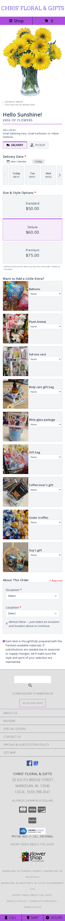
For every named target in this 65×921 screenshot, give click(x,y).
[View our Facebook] (29, 765)
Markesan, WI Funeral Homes (22, 871)
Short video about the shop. (32, 844)
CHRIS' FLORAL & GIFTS (32, 8)
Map (33, 917)
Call (12, 917)
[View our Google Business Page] (35, 765)
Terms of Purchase (43, 901)
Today (38, 161)
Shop (19, 21)
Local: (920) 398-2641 (32, 792)
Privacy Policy (17, 901)
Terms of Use (33, 907)
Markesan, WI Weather (16, 883)
